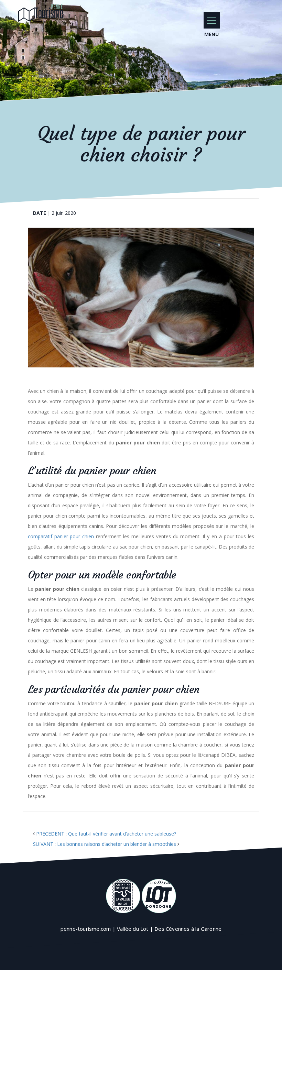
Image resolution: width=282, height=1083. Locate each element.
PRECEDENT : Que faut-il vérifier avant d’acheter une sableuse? (106, 833)
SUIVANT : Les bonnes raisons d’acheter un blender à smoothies (104, 844)
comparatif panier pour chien (61, 536)
